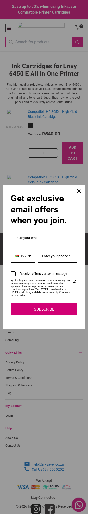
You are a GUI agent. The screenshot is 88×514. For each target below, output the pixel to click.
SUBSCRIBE (44, 309)
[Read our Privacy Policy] (74, 281)
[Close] (79, 191)
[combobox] (23, 256)
